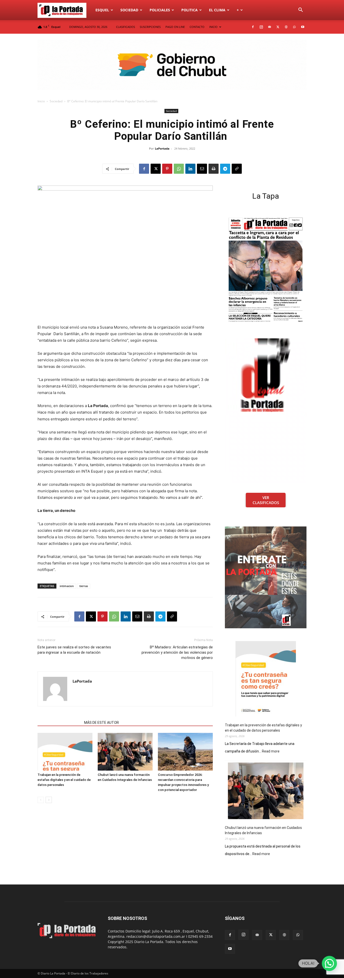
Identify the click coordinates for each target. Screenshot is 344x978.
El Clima (217, 10)
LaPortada (162, 148)
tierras (83, 586)
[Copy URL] (237, 169)
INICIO (213, 27)
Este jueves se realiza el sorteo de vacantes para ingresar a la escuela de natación (74, 650)
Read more (271, 751)
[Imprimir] (214, 169)
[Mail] (269, 27)
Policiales (160, 10)
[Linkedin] (190, 169)
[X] (278, 27)
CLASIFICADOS (125, 27)
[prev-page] (41, 800)
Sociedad (129, 10)
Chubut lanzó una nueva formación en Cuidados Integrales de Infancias (263, 830)
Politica (189, 10)
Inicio (41, 101)
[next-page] (49, 800)
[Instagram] (261, 27)
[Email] (202, 169)
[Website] (286, 27)
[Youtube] (302, 27)
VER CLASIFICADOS (266, 500)
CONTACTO (197, 27)
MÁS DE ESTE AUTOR (101, 723)
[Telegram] (225, 169)
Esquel (102, 10)
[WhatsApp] (294, 27)
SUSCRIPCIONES (150, 27)
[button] (300, 10)
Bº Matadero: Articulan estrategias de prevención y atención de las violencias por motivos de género (177, 652)
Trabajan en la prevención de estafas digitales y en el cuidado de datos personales (64, 780)
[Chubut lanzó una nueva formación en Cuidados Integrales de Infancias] (125, 752)
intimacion (67, 586)
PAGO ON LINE (175, 27)
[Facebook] (253, 27)
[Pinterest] (167, 169)
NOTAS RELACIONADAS (59, 723)
